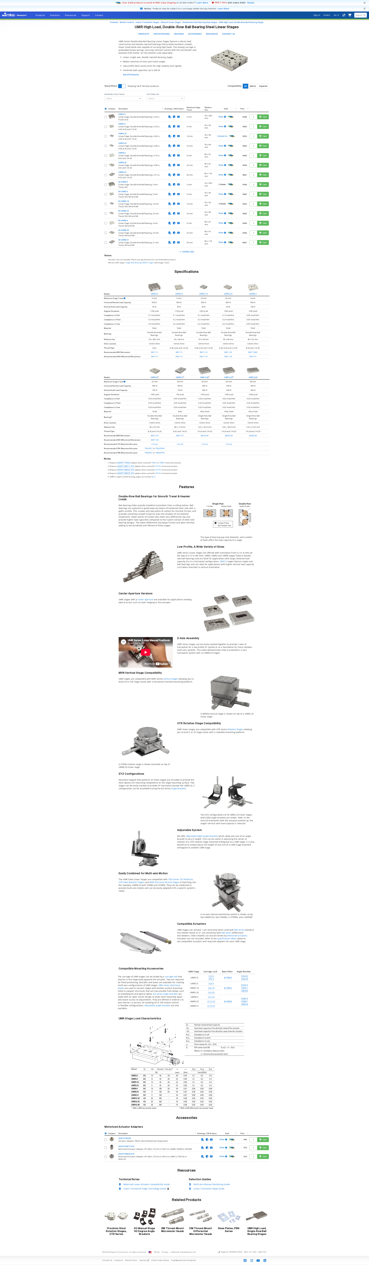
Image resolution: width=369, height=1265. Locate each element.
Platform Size (153, 94)
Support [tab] (86, 15)
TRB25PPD (160, 452)
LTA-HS (180, 444)
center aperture (145, 599)
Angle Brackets (178, 788)
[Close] (364, 3)
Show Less (188, 251)
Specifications (162, 33)
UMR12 (223, 561)
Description (123, 108)
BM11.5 (154, 352)
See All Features (131, 74)
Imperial (263, 86)
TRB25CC (149, 452)
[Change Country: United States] (150, 1252)
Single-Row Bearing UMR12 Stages (139, 262)
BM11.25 (228, 352)
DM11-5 (154, 356)
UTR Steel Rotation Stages (131, 882)
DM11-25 (228, 356)
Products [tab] (40, 15)
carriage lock (171, 976)
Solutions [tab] (55, 15)
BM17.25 (154, 435)
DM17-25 (155, 440)
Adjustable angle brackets (157, 1005)
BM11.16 (203, 352)
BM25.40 (204, 435)
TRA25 (154, 462)
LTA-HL (154, 444)
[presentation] (184, 632)
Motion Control (127, 22)
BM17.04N (252, 352)
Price (242, 108)
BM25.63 (229, 435)
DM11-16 (203, 356)
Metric (253, 86)
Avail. (226, 108)
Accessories (195, 33)
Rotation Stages (235, 729)
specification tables (227, 938)
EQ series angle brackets (165, 993)
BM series (239, 929)
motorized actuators (237, 935)
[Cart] (350, 15)
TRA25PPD (160, 448)
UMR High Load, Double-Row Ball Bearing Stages (241, 22)
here (153, 476)
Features (179, 33)
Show (221, 117)
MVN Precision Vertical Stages (164, 882)
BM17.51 (180, 435)
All (245, 86)
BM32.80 (253, 435)
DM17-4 (252, 356)
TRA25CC (149, 448)
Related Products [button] (186, 1200)
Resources (212, 33)
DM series (226, 932)
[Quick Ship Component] (230, 116)
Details (250, 2)
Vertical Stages (170, 678)
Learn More (202, 2)
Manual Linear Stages (171, 22)
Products (114, 22)
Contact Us (228, 33)
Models (107, 294)
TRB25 (162, 462)
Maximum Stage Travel (115, 94)
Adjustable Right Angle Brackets (202, 836)
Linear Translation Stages (147, 22)
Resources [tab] (70, 15)
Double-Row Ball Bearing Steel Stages (199, 22)
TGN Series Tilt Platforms (180, 879)
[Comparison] (344, 15)
